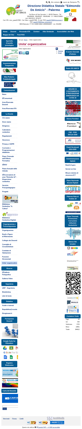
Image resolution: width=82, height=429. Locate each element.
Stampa (60, 51)
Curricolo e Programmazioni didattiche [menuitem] (8, 150)
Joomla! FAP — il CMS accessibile (49, 427)
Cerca (5, 409)
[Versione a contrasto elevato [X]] (61, 2)
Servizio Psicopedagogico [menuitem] (8, 187)
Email (60, 53)
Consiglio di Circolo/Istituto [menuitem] (7, 246)
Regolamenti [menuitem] (7, 136)
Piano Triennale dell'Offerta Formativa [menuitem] (8, 159)
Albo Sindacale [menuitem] (48, 31)
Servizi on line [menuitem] (70, 169)
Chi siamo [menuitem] (6, 118)
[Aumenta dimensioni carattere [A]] (49, 2)
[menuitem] (9, 202)
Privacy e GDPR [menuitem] (8, 144)
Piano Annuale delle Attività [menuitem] (9, 170)
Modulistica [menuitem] (6, 292)
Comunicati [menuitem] (8, 98)
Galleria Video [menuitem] (7, 278)
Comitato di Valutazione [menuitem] (6, 252)
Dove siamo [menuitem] (6, 122)
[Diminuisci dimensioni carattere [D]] (47, 2)
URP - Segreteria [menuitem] (8, 288)
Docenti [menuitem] (13, 31)
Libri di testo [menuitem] (7, 296)
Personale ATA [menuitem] (24, 31)
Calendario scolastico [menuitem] (6, 131)
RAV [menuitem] (5, 165)
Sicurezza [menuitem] (6, 140)
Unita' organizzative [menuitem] (9, 263)
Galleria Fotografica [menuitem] (6, 273)
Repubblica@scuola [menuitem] (9, 309)
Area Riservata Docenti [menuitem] (7, 103)
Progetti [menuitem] (5, 191)
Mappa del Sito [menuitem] (8, 35)
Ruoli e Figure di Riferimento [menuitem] (7, 235)
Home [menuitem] (5, 31)
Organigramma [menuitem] (7, 230)
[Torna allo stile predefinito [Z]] (78, 2)
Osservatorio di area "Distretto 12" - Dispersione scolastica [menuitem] (9, 178)
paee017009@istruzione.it (54, 20)
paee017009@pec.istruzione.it (42, 22)
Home (25, 40)
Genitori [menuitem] (36, 31)
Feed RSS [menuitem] (21, 35)
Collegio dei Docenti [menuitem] (9, 240)
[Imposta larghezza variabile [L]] (68, 2)
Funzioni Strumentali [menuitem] (6, 258)
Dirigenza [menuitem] (5, 126)
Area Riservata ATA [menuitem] (9, 108)
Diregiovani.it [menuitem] (7, 313)
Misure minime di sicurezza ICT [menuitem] (71, 174)
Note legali (6, 418)
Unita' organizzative (32, 44)
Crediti (21, 418)
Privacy (14, 418)
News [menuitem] (4, 94)
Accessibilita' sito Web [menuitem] (65, 31)
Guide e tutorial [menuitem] (8, 305)
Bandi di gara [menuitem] (70, 165)
